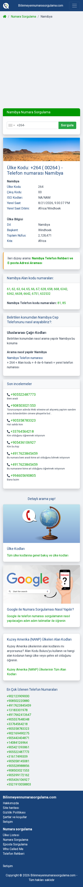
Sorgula (67, 125)
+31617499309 (17, 756)
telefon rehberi (13, 853)
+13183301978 (17, 710)
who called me (13, 849)
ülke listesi (11, 835)
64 (23, 289)
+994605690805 (23, 476)
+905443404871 (18, 738)
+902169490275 (18, 733)
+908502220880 (18, 701)
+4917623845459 (24, 453)
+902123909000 (18, 696)
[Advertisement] (41, 63)
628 (43, 289)
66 (33, 289)
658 (50, 289)
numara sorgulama (15, 840)
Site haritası (11, 808)
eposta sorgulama (15, 844)
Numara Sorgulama (23, 16)
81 (59, 303)
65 (28, 289)
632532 (45, 294)
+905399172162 (18, 775)
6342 (63, 289)
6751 (35, 294)
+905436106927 (23, 442)
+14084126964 (17, 742)
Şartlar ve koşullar (15, 817)
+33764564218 (22, 431)
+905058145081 (18, 761)
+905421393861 (18, 747)
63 (18, 289)
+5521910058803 (19, 784)
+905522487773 (23, 395)
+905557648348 (18, 719)
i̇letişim (8, 866)
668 (56, 289)
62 (13, 289)
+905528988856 (18, 766)
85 (64, 303)
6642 (27, 294)
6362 (10, 294)
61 (8, 289)
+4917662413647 (19, 715)
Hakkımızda (11, 803)
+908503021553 (23, 406)
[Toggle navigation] (74, 5)
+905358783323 (23, 420)
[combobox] (11, 125)
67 (37, 289)
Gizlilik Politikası (14, 812)
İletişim (8, 822)
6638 (18, 294)
